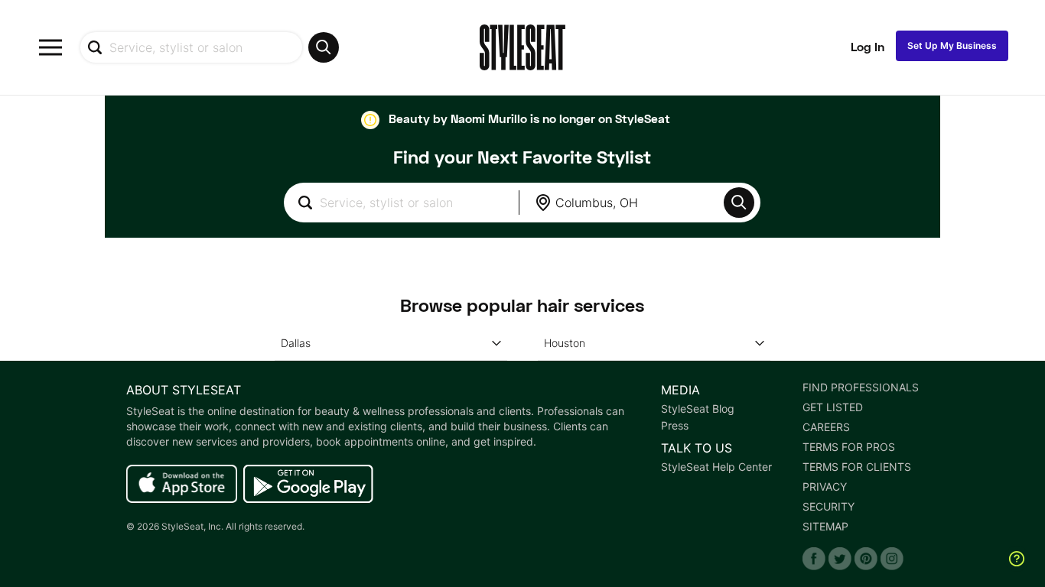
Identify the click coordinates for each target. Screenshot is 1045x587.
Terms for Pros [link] (848, 447)
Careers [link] (826, 427)
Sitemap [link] (825, 526)
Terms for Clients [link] (856, 467)
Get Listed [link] (832, 407)
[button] (739, 202)
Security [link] (828, 506)
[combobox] (209, 47)
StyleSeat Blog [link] (697, 409)
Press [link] (675, 425)
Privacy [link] (824, 487)
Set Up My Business (952, 45)
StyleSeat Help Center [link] (716, 467)
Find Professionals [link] (860, 387)
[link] (181, 484)
